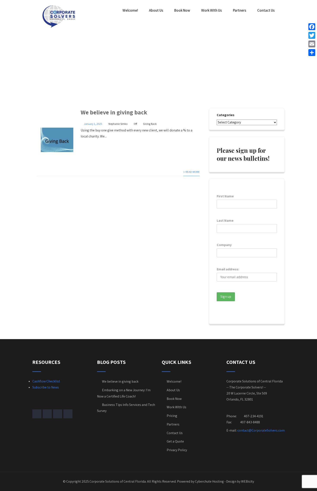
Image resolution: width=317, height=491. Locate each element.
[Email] (312, 44)
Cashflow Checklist (46, 381)
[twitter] (47, 413)
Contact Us (266, 10)
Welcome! (130, 10)
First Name (225, 196)
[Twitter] (312, 35)
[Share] (312, 52)
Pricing (172, 415)
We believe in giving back (114, 112)
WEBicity (247, 481)
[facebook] (36, 413)
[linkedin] (67, 413)
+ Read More (191, 172)
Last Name (225, 220)
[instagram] (57, 413)
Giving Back (150, 124)
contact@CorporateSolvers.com (261, 430)
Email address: (228, 269)
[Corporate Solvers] (59, 16)
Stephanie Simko (118, 124)
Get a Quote (175, 441)
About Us (156, 10)
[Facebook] (312, 26)
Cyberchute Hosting (209, 481)
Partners (239, 10)
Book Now (182, 10)
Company (224, 245)
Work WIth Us (211, 10)
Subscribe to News (45, 387)
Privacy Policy (177, 450)
